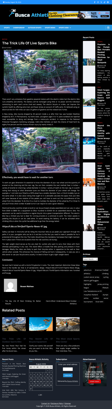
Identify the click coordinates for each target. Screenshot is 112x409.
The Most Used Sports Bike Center (68, 340)
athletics (87, 273)
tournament (88, 301)
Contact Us (45, 403)
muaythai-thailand (91, 294)
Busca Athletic (72, 381)
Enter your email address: (67, 364)
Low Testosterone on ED (93, 291)
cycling (105, 277)
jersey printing (103, 284)
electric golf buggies (91, 280)
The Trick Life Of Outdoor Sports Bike (14, 340)
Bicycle (4, 39)
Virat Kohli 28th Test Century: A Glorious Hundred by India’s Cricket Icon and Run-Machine (103, 174)
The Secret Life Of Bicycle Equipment (41, 340)
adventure (87, 270)
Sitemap (68, 403)
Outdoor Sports (34, 27)
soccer (106, 298)
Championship (18, 27)
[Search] (108, 27)
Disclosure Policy (57, 403)
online (86, 298)
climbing (105, 273)
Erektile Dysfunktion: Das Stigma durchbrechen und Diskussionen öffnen (103, 217)
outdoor (96, 298)
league (86, 287)
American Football (101, 270)
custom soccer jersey (91, 277)
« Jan (40, 394)
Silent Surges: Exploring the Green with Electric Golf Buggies (103, 95)
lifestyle (105, 287)
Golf (99, 87)
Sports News (50, 27)
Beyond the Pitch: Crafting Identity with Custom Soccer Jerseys (103, 132)
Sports (7, 27)
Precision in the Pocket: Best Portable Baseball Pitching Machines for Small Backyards (103, 53)
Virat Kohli (99, 301)
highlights (87, 284)
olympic (105, 294)
